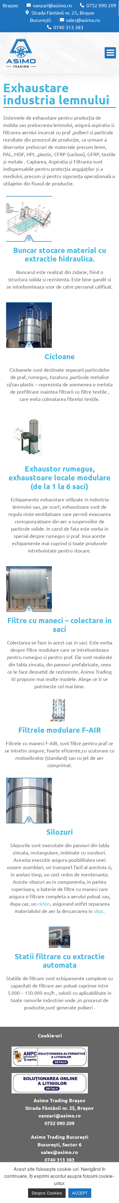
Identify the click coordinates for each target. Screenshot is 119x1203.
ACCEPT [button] (80, 1193)
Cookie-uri (50, 1035)
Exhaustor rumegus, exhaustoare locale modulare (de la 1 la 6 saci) (59, 477)
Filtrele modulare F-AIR (59, 730)
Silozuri (59, 831)
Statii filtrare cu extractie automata (60, 961)
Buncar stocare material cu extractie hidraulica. (59, 254)
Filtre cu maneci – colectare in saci (59, 625)
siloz (98, 911)
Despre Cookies (47, 1193)
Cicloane (60, 356)
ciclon (44, 903)
